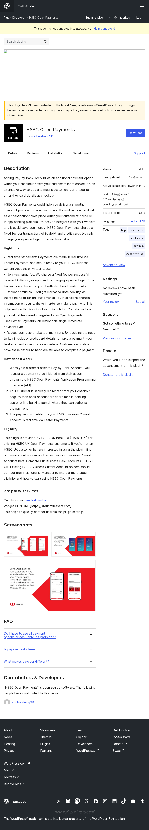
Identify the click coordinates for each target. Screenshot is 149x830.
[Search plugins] (45, 41)
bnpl (123, 230)
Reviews (33, 153)
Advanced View (114, 265)
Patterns (46, 751)
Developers (84, 744)
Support (139, 153)
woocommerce (135, 253)
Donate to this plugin (118, 374)
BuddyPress (14, 784)
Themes (46, 737)
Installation (55, 153)
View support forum (117, 338)
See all (140, 302)
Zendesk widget (36, 500)
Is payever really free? (19, 649)
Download (136, 133)
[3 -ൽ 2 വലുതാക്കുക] (90, 537)
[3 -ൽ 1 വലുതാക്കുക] (43, 537)
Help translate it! (104, 28)
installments (137, 238)
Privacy (9, 751)
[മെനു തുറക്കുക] (143, 6)
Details (13, 153)
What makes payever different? (26, 661)
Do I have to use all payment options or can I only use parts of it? (30, 635)
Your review (111, 302)
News (8, 737)
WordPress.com (17, 763)
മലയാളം (19, 801)
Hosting (9, 744)
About (8, 730)
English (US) (137, 221)
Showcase (47, 730)
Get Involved (122, 730)
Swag (119, 751)
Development (82, 153)
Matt (9, 770)
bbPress (12, 777)
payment (138, 245)
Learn (80, 730)
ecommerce (136, 230)
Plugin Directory (14, 17)
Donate (120, 744)
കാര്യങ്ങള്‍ (121, 737)
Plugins (45, 744)
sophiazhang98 (42, 136)
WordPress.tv (88, 751)
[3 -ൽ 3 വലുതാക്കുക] (90, 565)
